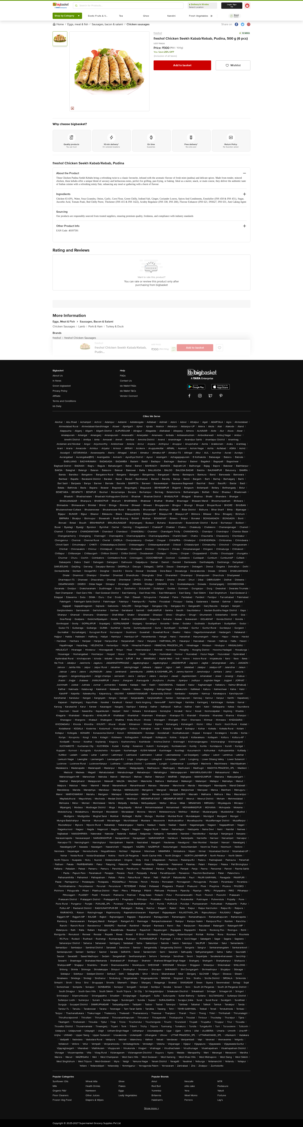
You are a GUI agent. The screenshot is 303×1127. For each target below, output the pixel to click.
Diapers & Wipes (95, 1099)
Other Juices (93, 1095)
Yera (186, 1090)
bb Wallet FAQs (128, 385)
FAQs (123, 375)
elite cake (189, 1086)
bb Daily (57, 406)
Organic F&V (59, 1090)
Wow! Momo (190, 1095)
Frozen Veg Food (62, 1099)
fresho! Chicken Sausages (80, 338)
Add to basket (182, 65)
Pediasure (222, 1086)
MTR (219, 1081)
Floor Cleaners (61, 1095)
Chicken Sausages (65, 326)
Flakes (122, 1086)
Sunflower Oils (60, 1081)
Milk (55, 1086)
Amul (154, 1081)
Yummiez (156, 1090)
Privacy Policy (60, 390)
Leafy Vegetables (128, 1095)
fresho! (158, 33)
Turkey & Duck (115, 326)
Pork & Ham (96, 326)
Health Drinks (93, 1086)
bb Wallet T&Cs (128, 390)
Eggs (121, 1090)
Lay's (220, 1099)
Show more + (151, 1108)
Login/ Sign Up (232, 6)
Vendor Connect (129, 395)
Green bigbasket (62, 385)
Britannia (156, 1095)
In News (57, 380)
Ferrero (188, 1099)
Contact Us (126, 380)
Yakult (220, 1090)
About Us (58, 375)
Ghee (121, 1081)
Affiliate (56, 395)
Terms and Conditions (64, 401)
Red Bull (156, 1086)
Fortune (221, 1095)
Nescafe (188, 1081)
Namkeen (91, 1090)
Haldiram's (157, 1099)
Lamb (82, 326)
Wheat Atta (91, 1081)
